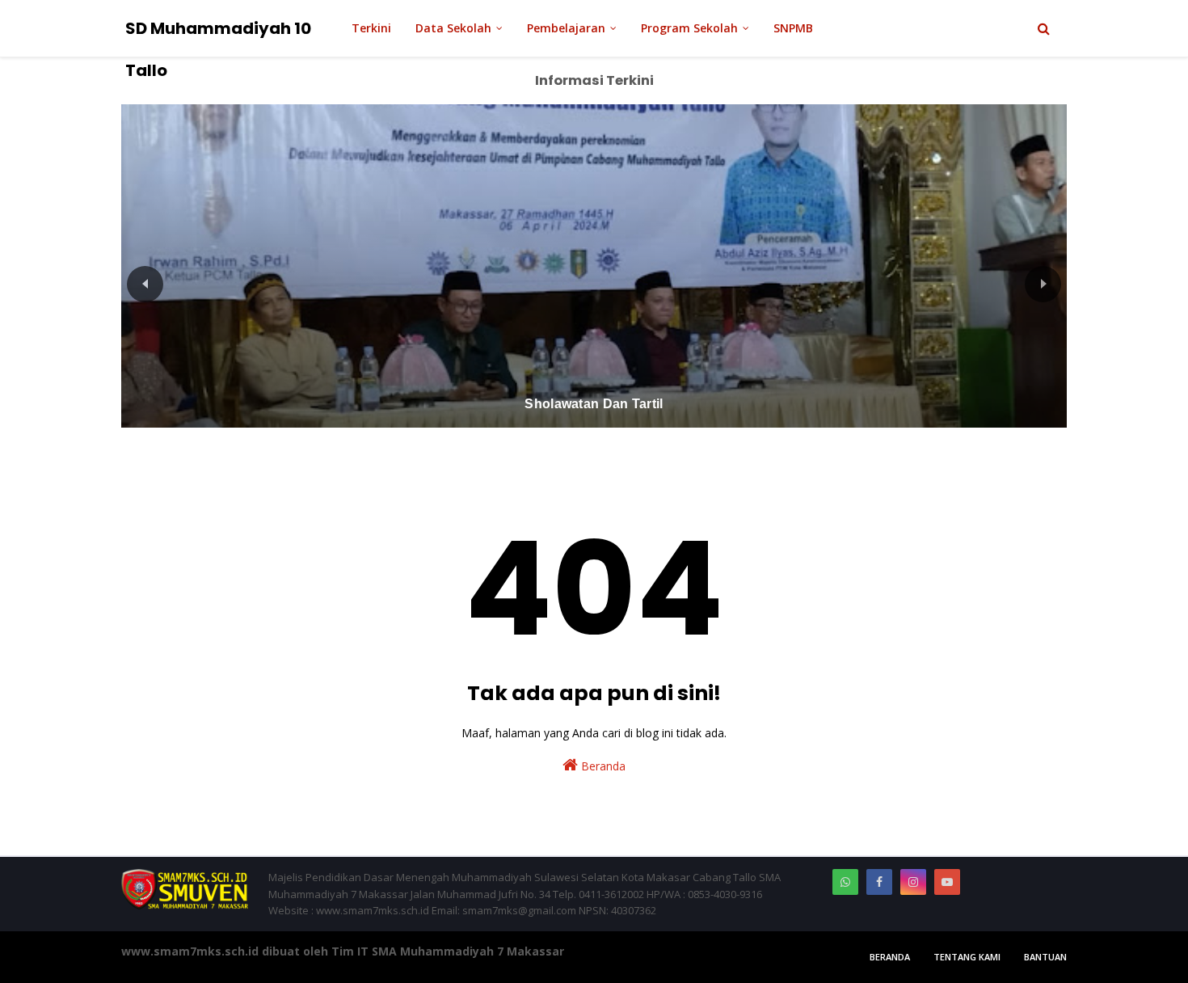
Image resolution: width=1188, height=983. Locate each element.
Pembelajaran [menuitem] (566, 28)
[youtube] (947, 882)
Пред (145, 284)
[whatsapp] (845, 882)
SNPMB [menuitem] (793, 28)
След (1043, 284)
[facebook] (879, 882)
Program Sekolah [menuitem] (689, 28)
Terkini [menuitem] (371, 28)
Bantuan (1045, 957)
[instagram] (913, 882)
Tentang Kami (967, 957)
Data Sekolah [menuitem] (453, 28)
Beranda (602, 766)
